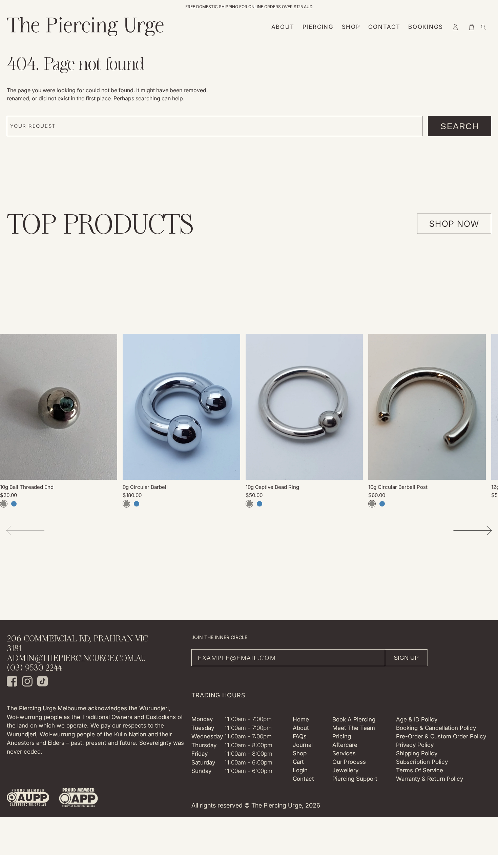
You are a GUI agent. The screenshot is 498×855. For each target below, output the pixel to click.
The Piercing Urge (276, 805)
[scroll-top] (482, 785)
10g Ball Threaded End (27, 487)
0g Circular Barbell (145, 487)
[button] (455, 27)
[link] (58, 407)
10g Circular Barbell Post (398, 487)
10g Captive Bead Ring (272, 487)
